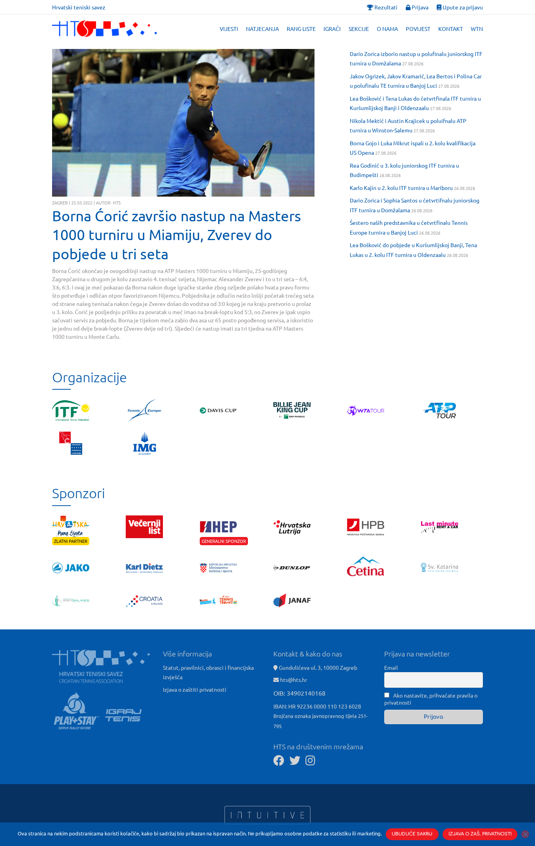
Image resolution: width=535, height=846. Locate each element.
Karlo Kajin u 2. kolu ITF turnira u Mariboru (401, 187)
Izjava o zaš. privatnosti (480, 834)
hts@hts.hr (293, 679)
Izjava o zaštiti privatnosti (194, 689)
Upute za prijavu (462, 7)
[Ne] (525, 834)
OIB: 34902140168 (299, 693)
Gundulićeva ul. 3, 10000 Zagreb (317, 667)
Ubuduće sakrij (412, 834)
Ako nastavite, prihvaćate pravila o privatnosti (430, 699)
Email (391, 667)
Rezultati (385, 7)
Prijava (419, 7)
